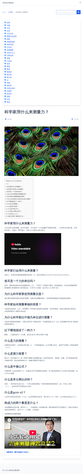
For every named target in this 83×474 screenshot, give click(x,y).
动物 (8, 25)
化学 (8, 28)
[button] (80, 2)
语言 (8, 99)
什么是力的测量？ (12, 204)
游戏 (8, 83)
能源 (8, 96)
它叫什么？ (11, 53)
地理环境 (10, 44)
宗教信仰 (10, 55)
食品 (8, 102)
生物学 (9, 91)
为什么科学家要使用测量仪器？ (17, 194)
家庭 (8, 58)
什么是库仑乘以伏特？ (14, 211)
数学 (8, 69)
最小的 (9, 77)
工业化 (9, 61)
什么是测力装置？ (12, 206)
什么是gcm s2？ (13, 214)
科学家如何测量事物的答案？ (16, 196)
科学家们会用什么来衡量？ (15, 189)
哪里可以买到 (12, 36)
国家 (8, 39)
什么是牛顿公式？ (13, 209)
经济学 (9, 94)
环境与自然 (11, 88)
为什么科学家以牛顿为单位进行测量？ (19, 199)
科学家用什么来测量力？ (14, 186)
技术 (8, 64)
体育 (8, 23)
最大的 (9, 74)
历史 (8, 31)
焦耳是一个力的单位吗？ (15, 191)
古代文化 (10, 33)
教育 (8, 66)
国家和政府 (11, 42)
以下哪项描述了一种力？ (14, 201)
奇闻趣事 (10, 12)
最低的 (9, 72)
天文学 (9, 47)
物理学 (9, 85)
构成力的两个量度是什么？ (16, 216)
